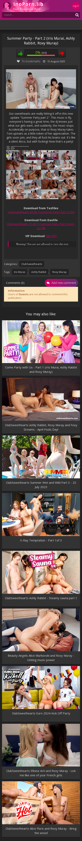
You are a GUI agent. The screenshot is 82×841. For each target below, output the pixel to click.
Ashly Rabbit (38, 272)
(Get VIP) (51, 236)
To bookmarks (31, 61)
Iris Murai (19, 272)
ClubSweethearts (31, 264)
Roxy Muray (59, 272)
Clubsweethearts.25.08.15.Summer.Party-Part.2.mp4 (41, 212)
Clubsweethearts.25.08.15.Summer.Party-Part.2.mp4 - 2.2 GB (41, 226)
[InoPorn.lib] (26, 6)
